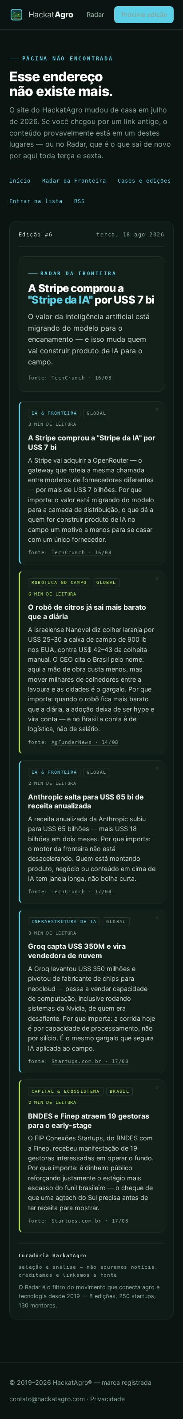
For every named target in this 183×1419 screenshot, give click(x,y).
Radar (95, 14)
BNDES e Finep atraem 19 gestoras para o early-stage (88, 1120)
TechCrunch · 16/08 (82, 553)
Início (20, 180)
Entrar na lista (36, 201)
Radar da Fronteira (74, 180)
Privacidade (107, 1399)
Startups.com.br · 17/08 (90, 1061)
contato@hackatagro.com (47, 1399)
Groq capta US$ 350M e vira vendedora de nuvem (77, 951)
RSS (79, 201)
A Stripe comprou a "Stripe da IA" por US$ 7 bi (91, 442)
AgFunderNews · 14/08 (85, 742)
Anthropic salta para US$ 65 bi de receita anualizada (86, 801)
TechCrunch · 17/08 (82, 892)
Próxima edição (144, 14)
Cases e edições (144, 180)
